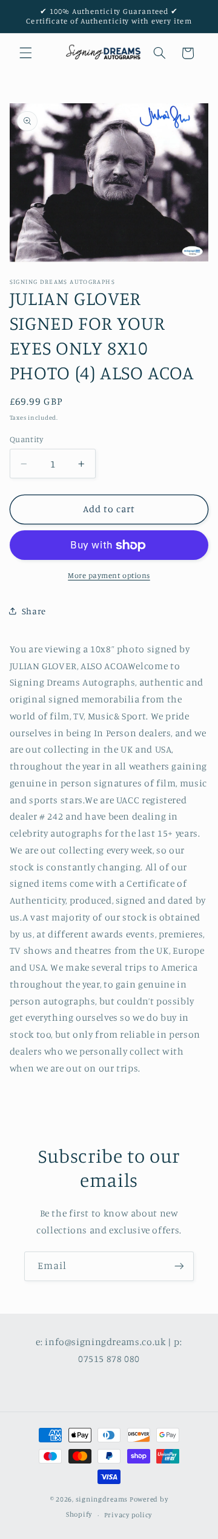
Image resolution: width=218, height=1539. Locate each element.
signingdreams (102, 1499)
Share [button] (34, 611)
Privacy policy (128, 1515)
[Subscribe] (179, 1266)
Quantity (26, 439)
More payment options (109, 575)
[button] (25, 53)
